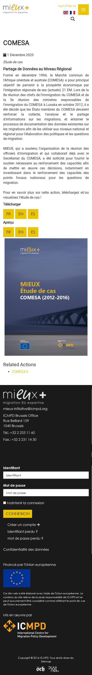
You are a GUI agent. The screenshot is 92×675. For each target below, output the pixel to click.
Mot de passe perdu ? (25, 538)
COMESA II (20, 372)
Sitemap (46, 661)
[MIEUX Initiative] (16, 9)
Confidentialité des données (26, 549)
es (33, 213)
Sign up (71, 5)
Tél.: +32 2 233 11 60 (19, 432)
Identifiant (11, 468)
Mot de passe (14, 485)
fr (8, 213)
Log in (61, 5)
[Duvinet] (52, 669)
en (20, 213)
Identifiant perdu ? (22, 531)
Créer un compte (22, 525)
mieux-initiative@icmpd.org (25, 409)
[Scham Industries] (39, 669)
